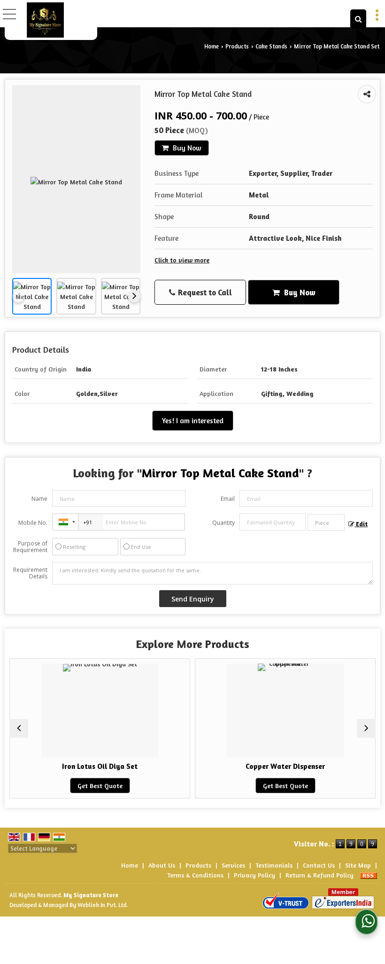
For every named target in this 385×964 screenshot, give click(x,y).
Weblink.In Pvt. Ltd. (102, 905)
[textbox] (326, 522)
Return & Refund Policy (319, 875)
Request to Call (204, 292)
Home (211, 46)
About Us (161, 865)
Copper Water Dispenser (268, 766)
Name (39, 499)
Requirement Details (30, 573)
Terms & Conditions (195, 875)
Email (228, 499)
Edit (361, 524)
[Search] (358, 19)
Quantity (223, 523)
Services (233, 865)
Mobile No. (32, 523)
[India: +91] (65, 522)
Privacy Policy (254, 875)
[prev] (18, 296)
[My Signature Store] (45, 20)
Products (237, 46)
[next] (134, 296)
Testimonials (274, 865)
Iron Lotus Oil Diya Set (82, 766)
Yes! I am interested (192, 420)
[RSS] (368, 875)
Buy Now (186, 147)
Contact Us (319, 865)
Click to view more (181, 260)
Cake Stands (271, 46)
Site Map (358, 865)
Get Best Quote (82, 786)
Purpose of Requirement (30, 546)
